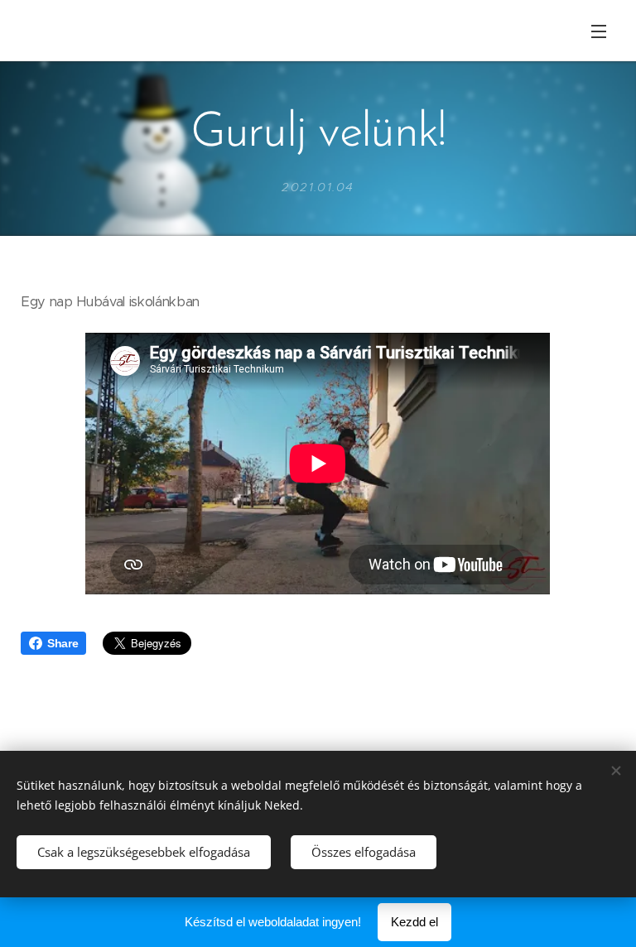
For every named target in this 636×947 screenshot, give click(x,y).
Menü (598, 30)
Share (62, 643)
